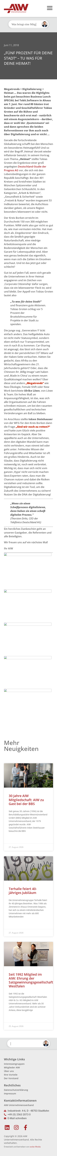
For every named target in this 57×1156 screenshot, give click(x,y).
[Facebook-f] (25, 1127)
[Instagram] (16, 1127)
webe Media (35, 1146)
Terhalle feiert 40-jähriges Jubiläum (23, 891)
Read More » (15, 839)
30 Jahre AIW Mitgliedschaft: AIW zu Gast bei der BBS (26, 800)
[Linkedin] (7, 1127)
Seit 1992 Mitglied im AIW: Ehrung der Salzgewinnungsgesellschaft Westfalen (31, 980)
